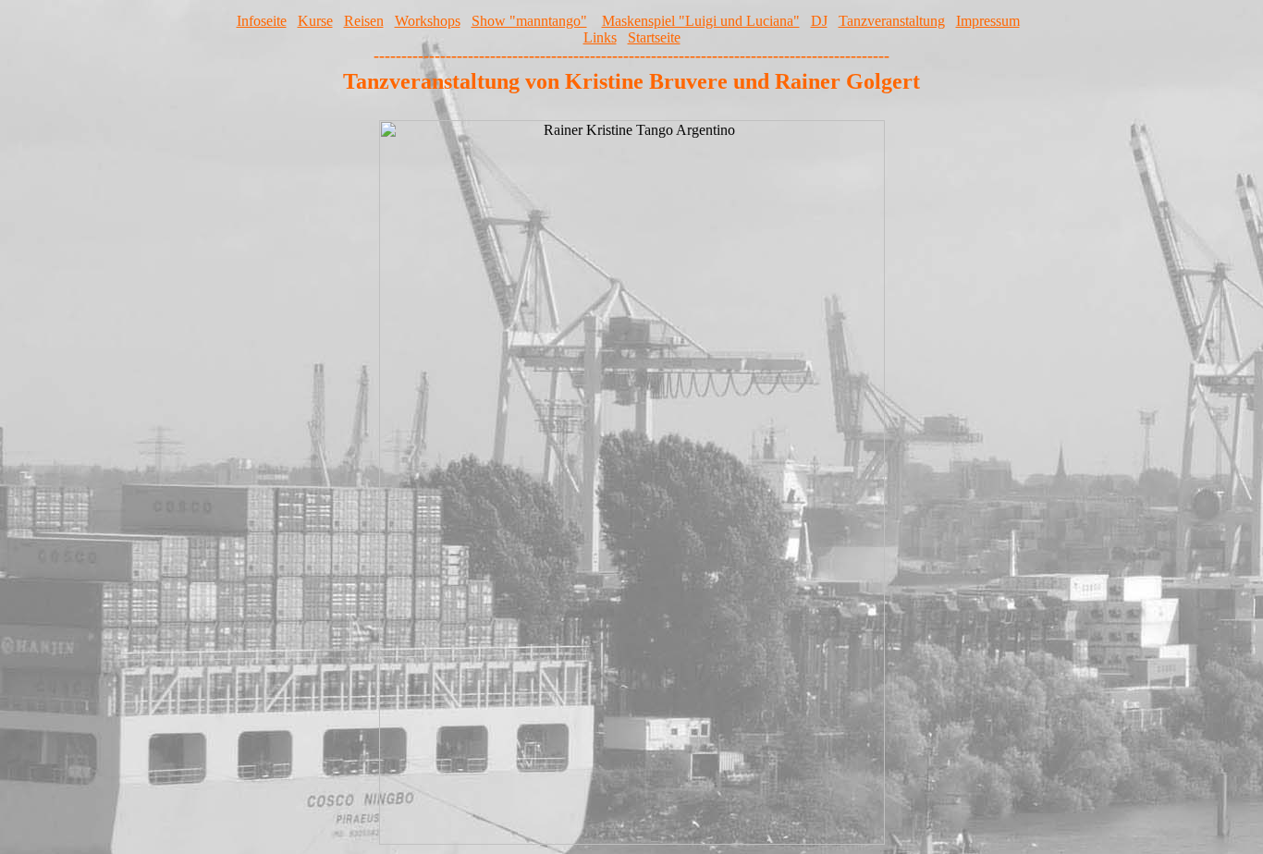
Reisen (364, 21)
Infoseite (262, 21)
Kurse (315, 21)
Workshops (427, 21)
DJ (819, 21)
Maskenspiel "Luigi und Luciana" (701, 21)
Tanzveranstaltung (892, 21)
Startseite (654, 37)
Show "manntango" (529, 21)
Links (600, 37)
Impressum (988, 21)
